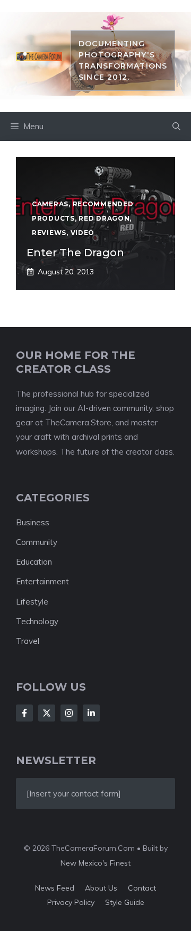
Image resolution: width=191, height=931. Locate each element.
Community (36, 542)
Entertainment (42, 581)
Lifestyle (32, 602)
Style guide (124, 902)
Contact (142, 888)
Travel (27, 641)
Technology (37, 621)
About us (101, 888)
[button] (176, 126)
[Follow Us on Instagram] (68, 713)
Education (34, 562)
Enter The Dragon (75, 252)
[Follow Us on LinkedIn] (91, 713)
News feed (54, 888)
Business (32, 522)
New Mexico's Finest (95, 863)
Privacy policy (70, 902)
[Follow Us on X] (46, 713)
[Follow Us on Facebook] (24, 713)
